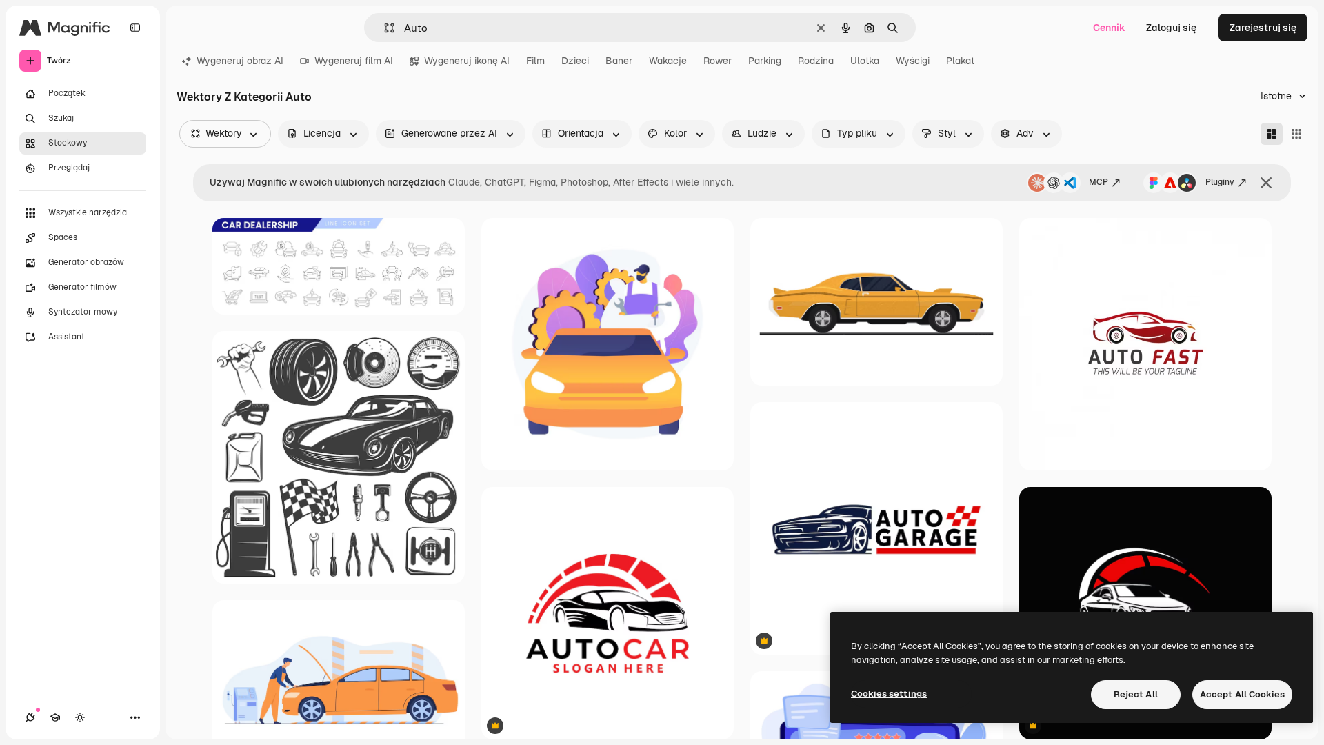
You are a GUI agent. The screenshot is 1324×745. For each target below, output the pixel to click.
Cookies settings (889, 693)
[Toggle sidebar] (135, 28)
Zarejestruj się (1263, 27)
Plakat (960, 60)
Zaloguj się (1171, 27)
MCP (1098, 182)
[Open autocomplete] (384, 28)
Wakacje (668, 60)
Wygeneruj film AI (353, 60)
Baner (618, 60)
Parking (764, 60)
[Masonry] (1272, 134)
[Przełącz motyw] (80, 717)
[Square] (1296, 134)
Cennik (1109, 27)
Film (535, 60)
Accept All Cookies (1242, 694)
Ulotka (864, 60)
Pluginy (1219, 182)
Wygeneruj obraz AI (240, 60)
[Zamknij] (1266, 183)
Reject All (1136, 694)
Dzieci (575, 60)
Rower (717, 60)
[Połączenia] (30, 717)
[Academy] (55, 717)
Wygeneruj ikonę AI (467, 60)
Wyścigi (913, 60)
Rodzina (816, 60)
